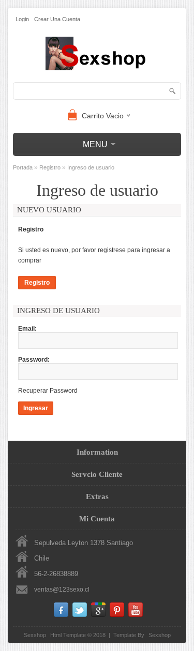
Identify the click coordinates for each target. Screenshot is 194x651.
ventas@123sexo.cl (61, 589)
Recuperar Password (48, 390)
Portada (23, 167)
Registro (50, 167)
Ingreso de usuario (90, 167)
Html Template (68, 635)
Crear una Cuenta (57, 19)
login (22, 19)
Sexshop (159, 635)
